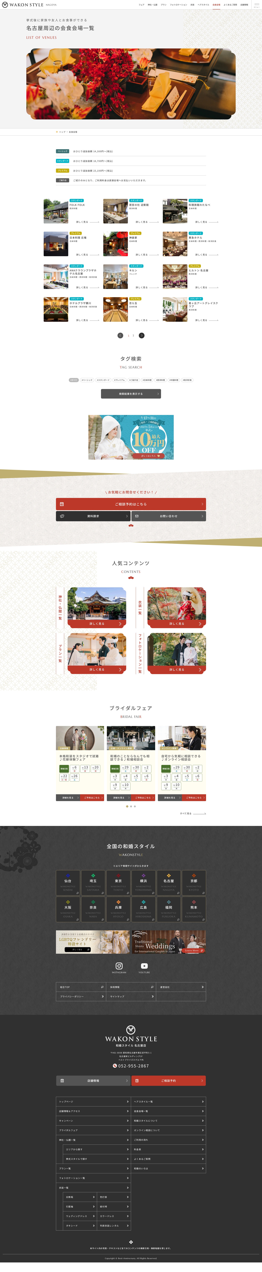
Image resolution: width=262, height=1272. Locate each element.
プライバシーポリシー (72, 996)
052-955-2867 (133, 1066)
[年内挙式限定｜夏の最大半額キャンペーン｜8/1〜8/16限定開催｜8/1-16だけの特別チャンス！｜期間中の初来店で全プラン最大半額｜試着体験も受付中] (131, 437)
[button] (97, 1149)
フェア (141, 4)
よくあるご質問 (230, 4)
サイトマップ (117, 996)
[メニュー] (257, 4)
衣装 (192, 4)
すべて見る (186, 813)
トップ (62, 131)
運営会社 (165, 987)
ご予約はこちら (92, 797)
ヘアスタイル (203, 4)
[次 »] (142, 335)
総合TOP (65, 987)
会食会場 (216, 4)
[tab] (127, 806)
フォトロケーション (178, 4)
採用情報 (115, 987)
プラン (163, 4)
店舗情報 (244, 4)
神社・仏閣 (152, 4)
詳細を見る (68, 797)
